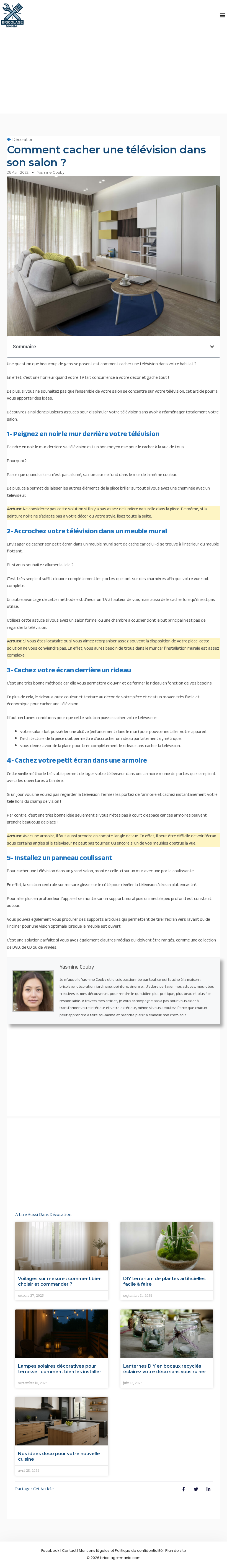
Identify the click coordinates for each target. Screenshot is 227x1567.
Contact (69, 1550)
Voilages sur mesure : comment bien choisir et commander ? (60, 1281)
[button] (222, 15)
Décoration (22, 139)
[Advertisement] (113, 72)
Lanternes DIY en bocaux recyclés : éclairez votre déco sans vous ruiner (164, 1368)
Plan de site (175, 1550)
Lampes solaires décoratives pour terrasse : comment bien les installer (59, 1368)
